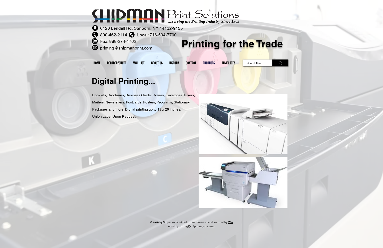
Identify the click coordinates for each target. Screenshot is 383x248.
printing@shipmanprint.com (196, 226)
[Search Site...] (280, 63)
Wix (230, 222)
